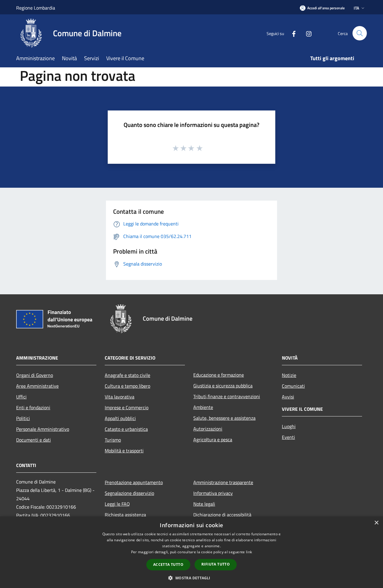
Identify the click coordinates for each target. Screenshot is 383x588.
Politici (23, 418)
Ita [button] (356, 8)
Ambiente (203, 407)
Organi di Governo (34, 375)
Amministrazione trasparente (223, 482)
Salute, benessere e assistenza (224, 418)
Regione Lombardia (35, 7)
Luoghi (289, 426)
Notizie (289, 375)
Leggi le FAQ (117, 503)
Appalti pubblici (120, 418)
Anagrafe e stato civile (127, 375)
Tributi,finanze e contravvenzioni (226, 396)
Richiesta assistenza (125, 514)
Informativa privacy (213, 493)
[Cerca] (359, 33)
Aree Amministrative (37, 386)
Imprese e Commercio (126, 407)
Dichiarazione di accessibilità (222, 514)
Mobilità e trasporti (124, 450)
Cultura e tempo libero (127, 386)
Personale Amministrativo (42, 429)
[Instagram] (306, 33)
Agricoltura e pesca (212, 439)
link (249, 551)
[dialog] (191, 552)
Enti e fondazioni (33, 407)
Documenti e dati (33, 439)
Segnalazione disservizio (129, 493)
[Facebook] (291, 33)
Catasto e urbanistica (126, 429)
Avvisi (288, 396)
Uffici (21, 396)
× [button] (376, 523)
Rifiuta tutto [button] (215, 564)
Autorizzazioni (207, 428)
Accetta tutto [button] (168, 564)
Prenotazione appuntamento (134, 482)
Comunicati (293, 386)
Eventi (288, 437)
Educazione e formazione (218, 374)
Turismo (113, 439)
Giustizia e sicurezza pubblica (223, 385)
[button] (191, 578)
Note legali (204, 503)
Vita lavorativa (119, 396)
